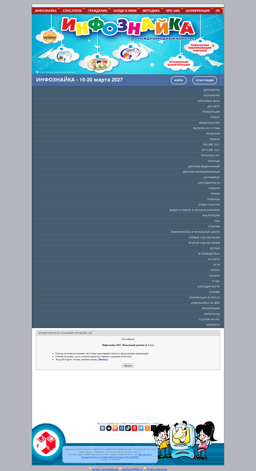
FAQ (217, 221)
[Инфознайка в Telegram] (141, 428)
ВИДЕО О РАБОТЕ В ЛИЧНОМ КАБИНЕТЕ (194, 210)
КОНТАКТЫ (213, 324)
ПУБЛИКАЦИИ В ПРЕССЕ (204, 297)
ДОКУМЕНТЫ (212, 90)
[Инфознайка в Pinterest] (134, 428)
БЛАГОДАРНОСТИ (209, 286)
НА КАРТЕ (214, 259)
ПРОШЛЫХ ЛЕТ (210, 155)
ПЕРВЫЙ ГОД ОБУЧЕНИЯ (204, 237)
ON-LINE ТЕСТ (211, 144)
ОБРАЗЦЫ (214, 161)
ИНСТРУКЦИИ (211, 215)
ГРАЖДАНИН (97, 10)
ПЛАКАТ (215, 117)
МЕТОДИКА (151, 10)
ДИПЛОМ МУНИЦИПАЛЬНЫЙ (201, 172)
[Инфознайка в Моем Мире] (121, 428)
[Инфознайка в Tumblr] (153, 428)
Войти (178, 80)
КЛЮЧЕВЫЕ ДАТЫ (209, 101)
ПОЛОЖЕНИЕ (211, 95)
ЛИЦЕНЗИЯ (213, 133)
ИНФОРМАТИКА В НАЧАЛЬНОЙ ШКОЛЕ (195, 232)
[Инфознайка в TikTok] (128, 428)
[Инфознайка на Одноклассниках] (147, 428)
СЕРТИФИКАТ (211, 177)
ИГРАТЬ (215, 270)
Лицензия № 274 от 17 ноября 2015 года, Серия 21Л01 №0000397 (110, 457)
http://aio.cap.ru (145, 454)
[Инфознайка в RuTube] (115, 428)
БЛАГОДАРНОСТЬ (209, 183)
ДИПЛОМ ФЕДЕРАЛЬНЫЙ (204, 166)
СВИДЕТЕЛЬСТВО (209, 123)
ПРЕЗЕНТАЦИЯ (211, 111)
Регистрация (205, 80)
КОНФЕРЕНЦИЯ (198, 10)
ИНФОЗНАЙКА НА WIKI (205, 303)
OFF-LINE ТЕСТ (210, 150)
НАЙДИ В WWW (125, 10)
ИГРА (216, 264)
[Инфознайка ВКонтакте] (102, 428)
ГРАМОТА (214, 188)
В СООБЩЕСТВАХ (209, 253)
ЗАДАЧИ (215, 139)
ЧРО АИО (173, 10)
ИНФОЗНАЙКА (46, 10)
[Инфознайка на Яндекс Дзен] (109, 428)
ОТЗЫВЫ (214, 292)
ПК (218, 10)
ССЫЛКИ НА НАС (209, 319)
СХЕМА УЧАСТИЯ (209, 204)
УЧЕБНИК (214, 226)
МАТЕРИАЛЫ (212, 314)
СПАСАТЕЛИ (72, 10)
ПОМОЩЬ (213, 199)
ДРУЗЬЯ (215, 248)
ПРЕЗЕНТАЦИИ (211, 308)
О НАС (216, 281)
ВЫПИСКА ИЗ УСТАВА (206, 128)
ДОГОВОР (213, 106)
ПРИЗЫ (215, 193)
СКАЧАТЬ (214, 275)
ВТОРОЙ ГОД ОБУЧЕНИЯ (204, 243)
